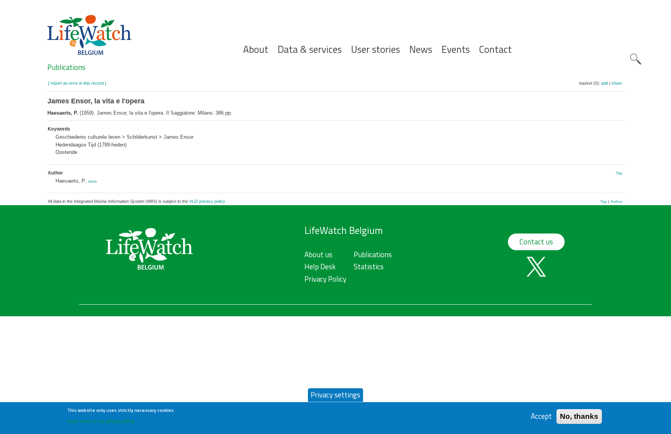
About (255, 49)
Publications (66, 67)
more (92, 181)
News (420, 49)
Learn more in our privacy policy (100, 420)
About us (318, 254)
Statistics (369, 266)
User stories (375, 49)
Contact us (536, 241)
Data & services (310, 49)
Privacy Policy (325, 279)
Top (619, 173)
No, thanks (579, 416)
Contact (495, 49)
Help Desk (320, 266)
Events (456, 49)
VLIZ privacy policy (207, 201)
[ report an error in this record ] (77, 83)
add (604, 83)
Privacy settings (335, 394)
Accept (541, 416)
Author (616, 201)
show (617, 83)
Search (635, 59)
